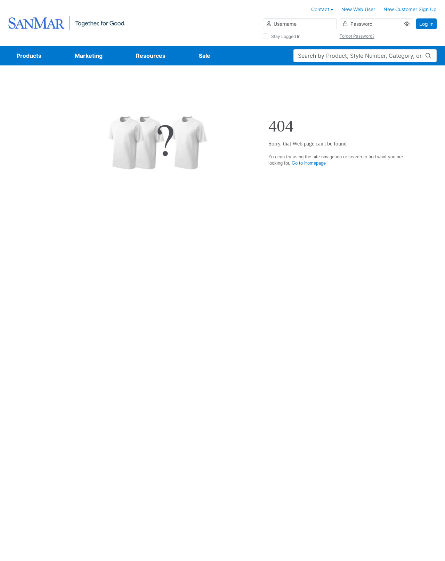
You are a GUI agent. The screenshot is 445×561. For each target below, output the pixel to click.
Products (29, 55)
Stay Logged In (285, 36)
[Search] (428, 56)
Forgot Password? (357, 36)
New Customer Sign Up (410, 9)
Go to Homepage (309, 163)
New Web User (358, 9)
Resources (150, 55)
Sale (204, 55)
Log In (426, 24)
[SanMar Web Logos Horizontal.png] (66, 22)
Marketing (89, 55)
